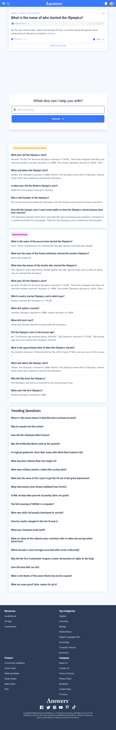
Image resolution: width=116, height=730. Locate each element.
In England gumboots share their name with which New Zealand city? (47, 452)
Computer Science (67, 647)
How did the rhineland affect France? (30, 435)
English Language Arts (69, 637)
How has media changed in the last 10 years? (34, 521)
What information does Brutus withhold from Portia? (39, 486)
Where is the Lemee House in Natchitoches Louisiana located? (43, 417)
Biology (62, 626)
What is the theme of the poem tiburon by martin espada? (41, 575)
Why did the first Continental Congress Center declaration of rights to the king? (52, 558)
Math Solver (10, 684)
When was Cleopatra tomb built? (28, 529)
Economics (64, 652)
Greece (51, 33)
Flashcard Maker (12, 673)
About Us (63, 663)
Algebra (62, 616)
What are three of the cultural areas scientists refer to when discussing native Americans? (52, 540)
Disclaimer (63, 684)
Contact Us (64, 668)
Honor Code (10, 668)
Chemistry (63, 621)
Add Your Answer (58, 45)
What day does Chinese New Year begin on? (34, 461)
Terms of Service (66, 673)
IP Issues (63, 694)
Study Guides (11, 678)
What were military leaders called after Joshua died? (39, 469)
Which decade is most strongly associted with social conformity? (45, 550)
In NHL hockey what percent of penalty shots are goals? (40, 495)
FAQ (6, 689)
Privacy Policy (65, 678)
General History (33, 13)
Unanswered (10, 626)
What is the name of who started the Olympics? (47, 18)
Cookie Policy (65, 689)
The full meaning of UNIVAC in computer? (32, 504)
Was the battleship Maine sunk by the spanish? (35, 443)
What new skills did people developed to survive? (37, 512)
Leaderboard (10, 616)
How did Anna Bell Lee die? (25, 567)
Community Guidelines (15, 663)
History (22, 13)
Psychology (64, 642)
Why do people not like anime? (27, 426)
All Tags (8, 621)
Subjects (14, 13)
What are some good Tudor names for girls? (34, 584)
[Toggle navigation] (3, 3)
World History (65, 632)
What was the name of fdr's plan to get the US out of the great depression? (50, 478)
